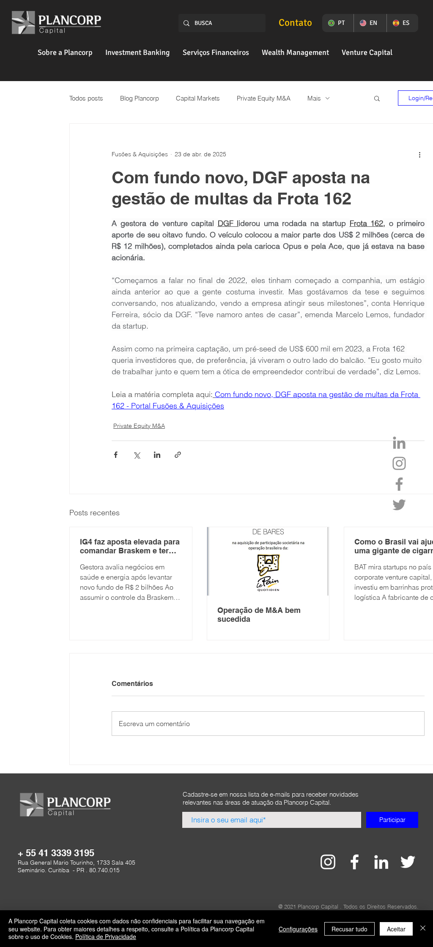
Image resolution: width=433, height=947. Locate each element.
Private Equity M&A (263, 98)
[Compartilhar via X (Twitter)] (136, 455)
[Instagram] (399, 463)
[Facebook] (399, 484)
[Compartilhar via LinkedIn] (157, 455)
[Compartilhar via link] (178, 455)
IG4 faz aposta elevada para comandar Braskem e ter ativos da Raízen (130, 546)
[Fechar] (423, 928)
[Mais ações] (419, 154)
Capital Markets (198, 98)
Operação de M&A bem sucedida (259, 614)
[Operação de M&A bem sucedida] (268, 561)
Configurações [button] (298, 929)
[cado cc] (328, 862)
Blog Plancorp (139, 98)
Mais (314, 98)
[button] (65, 52)
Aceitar (396, 929)
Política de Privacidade (105, 936)
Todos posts (86, 98)
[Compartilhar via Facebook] (116, 455)
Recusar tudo (349, 929)
